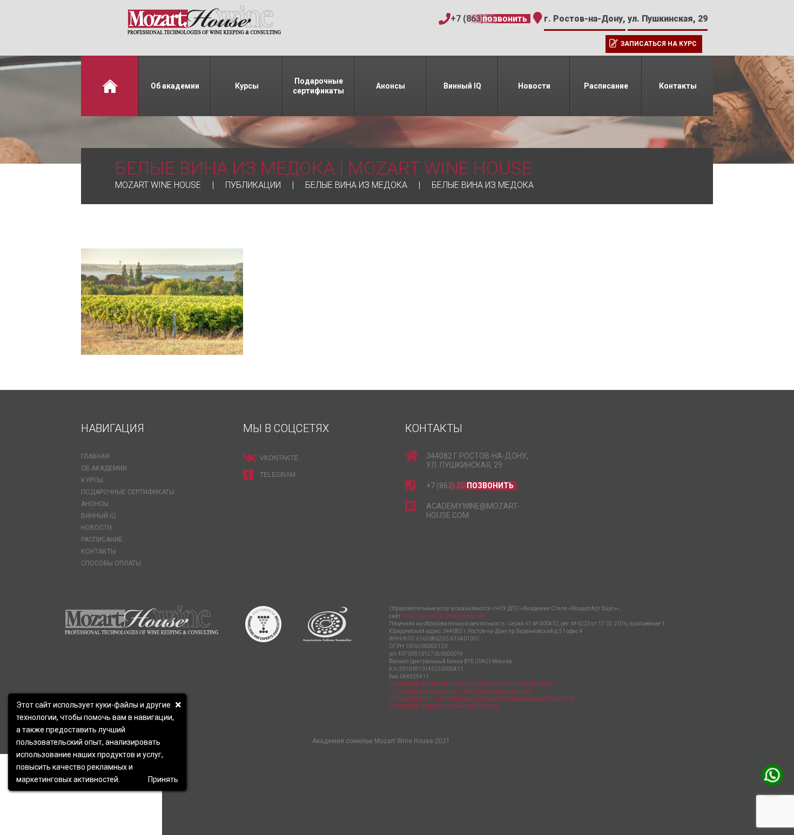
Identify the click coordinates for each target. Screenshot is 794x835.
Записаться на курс (659, 44)
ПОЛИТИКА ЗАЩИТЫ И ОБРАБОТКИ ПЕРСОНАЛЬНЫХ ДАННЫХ (471, 684)
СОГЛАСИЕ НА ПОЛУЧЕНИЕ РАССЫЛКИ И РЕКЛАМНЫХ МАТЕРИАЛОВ (482, 699)
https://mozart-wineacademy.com (443, 616)
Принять (163, 779)
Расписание (606, 86)
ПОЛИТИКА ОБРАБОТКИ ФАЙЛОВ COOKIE (444, 707)
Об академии (175, 86)
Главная (109, 86)
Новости (534, 86)
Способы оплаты (111, 563)
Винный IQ (462, 86)
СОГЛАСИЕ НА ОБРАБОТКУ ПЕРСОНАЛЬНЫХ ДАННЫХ (461, 692)
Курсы (247, 86)
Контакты (678, 86)
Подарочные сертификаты (318, 86)
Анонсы (390, 86)
